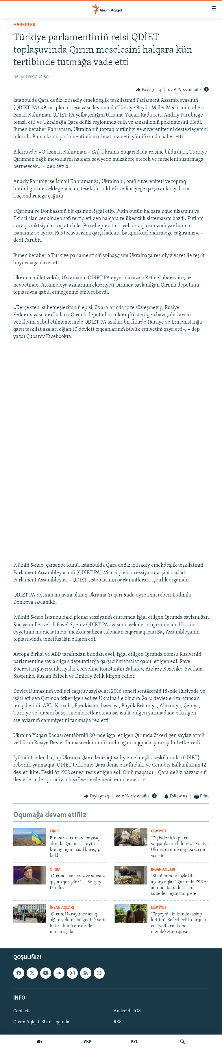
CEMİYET (158, 831)
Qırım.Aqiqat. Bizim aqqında (41, 1022)
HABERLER (24, 25)
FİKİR (54, 831)
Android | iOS (127, 1011)
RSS (118, 1022)
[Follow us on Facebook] (18, 972)
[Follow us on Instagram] (72, 972)
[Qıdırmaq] (182, 1042)
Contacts (21, 1011)
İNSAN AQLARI (163, 869)
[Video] (39, 1042)
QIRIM (55, 869)
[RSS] (85, 972)
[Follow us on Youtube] (45, 972)
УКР (87, 1041)
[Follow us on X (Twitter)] (32, 972)
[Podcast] (99, 972)
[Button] (148, 90)
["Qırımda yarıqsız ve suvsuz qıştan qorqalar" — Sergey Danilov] (29, 875)
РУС (134, 1041)
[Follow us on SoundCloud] (58, 972)
